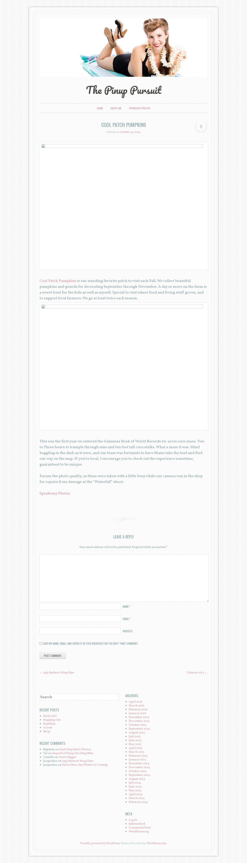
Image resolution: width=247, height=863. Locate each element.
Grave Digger (67, 757)
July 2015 (134, 737)
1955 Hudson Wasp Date (57, 673)
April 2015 (135, 748)
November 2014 (139, 767)
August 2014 (137, 779)
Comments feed (139, 828)
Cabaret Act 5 (196, 673)
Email (127, 619)
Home (100, 108)
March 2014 (137, 798)
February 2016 (138, 710)
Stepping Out (52, 720)
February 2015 (138, 756)
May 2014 (135, 791)
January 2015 (137, 760)
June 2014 (135, 787)
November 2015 (139, 721)
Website (128, 631)
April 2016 (135, 702)
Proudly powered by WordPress (100, 843)
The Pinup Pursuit (123, 89)
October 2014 (137, 771)
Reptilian (49, 724)
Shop (46, 732)
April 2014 (136, 794)
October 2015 (137, 725)
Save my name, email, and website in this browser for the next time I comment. (90, 643)
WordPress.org (139, 832)
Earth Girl (50, 716)
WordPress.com (156, 843)
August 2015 (137, 733)
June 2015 (135, 740)
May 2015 (135, 744)
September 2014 (139, 775)
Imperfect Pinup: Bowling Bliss (72, 753)
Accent (47, 728)
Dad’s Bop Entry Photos (75, 749)
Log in (133, 820)
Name (126, 606)
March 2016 (136, 706)
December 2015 (139, 717)
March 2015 (136, 752)
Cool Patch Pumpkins (58, 281)
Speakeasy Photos (139, 108)
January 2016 (137, 713)
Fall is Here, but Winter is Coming (84, 765)
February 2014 (138, 802)
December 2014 (139, 764)
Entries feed (137, 824)
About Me (116, 108)
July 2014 (135, 783)
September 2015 (139, 729)
